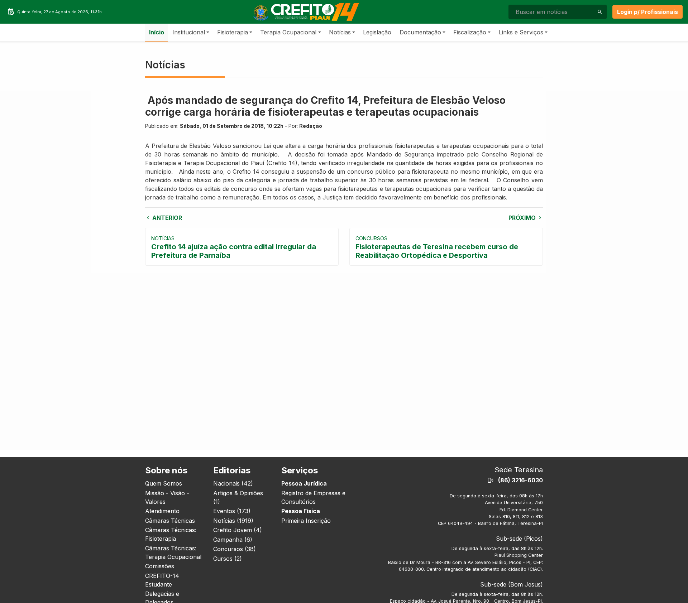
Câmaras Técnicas (170, 520)
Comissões (159, 566)
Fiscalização (469, 32)
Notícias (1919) (233, 520)
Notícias (340, 32)
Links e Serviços (521, 32)
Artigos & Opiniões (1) (238, 497)
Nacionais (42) (233, 483)
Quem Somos (163, 483)
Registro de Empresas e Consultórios (313, 497)
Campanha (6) (232, 539)
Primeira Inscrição (306, 520)
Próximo (522, 217)
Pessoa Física (300, 511)
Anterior (166, 217)
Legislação (377, 32)
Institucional (188, 32)
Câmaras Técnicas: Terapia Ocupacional (173, 552)
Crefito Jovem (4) (237, 530)
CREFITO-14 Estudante (162, 580)
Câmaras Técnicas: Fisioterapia (170, 534)
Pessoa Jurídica (304, 483)
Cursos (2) (227, 558)
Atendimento (162, 511)
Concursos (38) (234, 549)
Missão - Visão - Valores (167, 497)
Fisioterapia (232, 32)
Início (156, 32)
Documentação (420, 32)
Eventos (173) (231, 511)
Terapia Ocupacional (288, 32)
